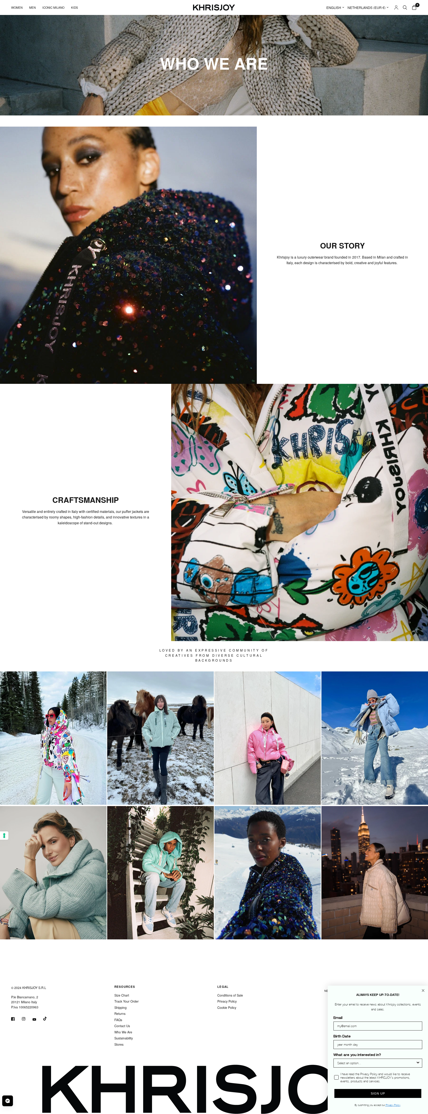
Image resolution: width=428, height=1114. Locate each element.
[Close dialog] (423, 990)
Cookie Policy (226, 1007)
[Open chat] (7, 1100)
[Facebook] (16, 1019)
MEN (32, 7)
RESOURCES (124, 986)
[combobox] (376, 1063)
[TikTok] (48, 1019)
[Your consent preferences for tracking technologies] (4, 835)
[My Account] (396, 7)
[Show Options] (418, 1063)
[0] (413, 7)
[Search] (405, 7)
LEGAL (223, 986)
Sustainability (123, 1038)
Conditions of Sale (230, 995)
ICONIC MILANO (53, 7)
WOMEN (17, 7)
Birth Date (342, 1036)
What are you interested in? (357, 1055)
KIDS (74, 7)
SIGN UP (378, 1093)
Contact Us (122, 1026)
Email (337, 1018)
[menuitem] (18, 7)
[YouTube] (37, 1019)
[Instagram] (27, 1019)
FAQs (118, 1020)
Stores (118, 1044)
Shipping (120, 1007)
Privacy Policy (227, 1001)
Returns (120, 1013)
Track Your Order (126, 1001)
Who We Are (123, 1032)
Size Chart (121, 995)
